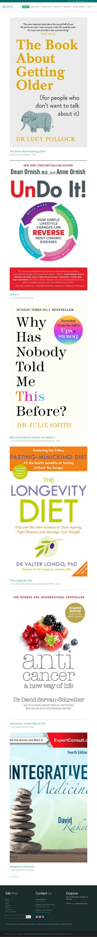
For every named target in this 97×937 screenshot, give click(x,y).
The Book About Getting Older (28, 151)
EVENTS (25, 7)
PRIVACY (7, 907)
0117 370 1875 (72, 1)
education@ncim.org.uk (42, 912)
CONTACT (8, 905)
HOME (7, 899)
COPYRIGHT (8, 910)
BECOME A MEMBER (79, 7)
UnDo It (14, 294)
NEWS (7, 903)
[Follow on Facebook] (43, 917)
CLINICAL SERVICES (46, 7)
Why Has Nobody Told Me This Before (32, 437)
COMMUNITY (67, 7)
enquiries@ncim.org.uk (42, 907)
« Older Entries (14, 876)
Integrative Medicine (22, 866)
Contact (73, 903)
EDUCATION (56, 7)
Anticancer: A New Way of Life (27, 723)
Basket (90, 7)
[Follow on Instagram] (40, 917)
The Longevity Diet (21, 580)
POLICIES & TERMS (10, 912)
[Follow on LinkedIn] (37, 917)
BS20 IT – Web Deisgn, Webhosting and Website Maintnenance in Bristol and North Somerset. (45, 934)
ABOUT (7, 901)
